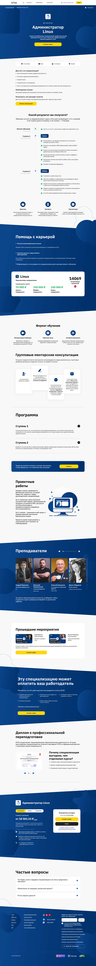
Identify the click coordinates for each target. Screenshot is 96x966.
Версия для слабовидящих (72, 946)
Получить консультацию (26, 103)
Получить (69, 466)
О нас (12, 914)
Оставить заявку (31, 713)
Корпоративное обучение (30, 914)
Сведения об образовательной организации (72, 931)
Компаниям (50, 2)
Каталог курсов (28, 917)
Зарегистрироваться (68, 2)
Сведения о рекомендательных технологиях (72, 942)
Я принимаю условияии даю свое (73, 925)
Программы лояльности (30, 920)
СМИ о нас (14, 917)
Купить (67, 824)
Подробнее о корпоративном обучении (28, 706)
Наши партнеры (28, 925)
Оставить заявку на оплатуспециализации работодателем (66, 828)
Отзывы (13, 920)
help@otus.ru (79, 929)
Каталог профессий (29, 922)
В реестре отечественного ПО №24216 (71, 936)
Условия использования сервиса (70, 939)
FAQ (12, 927)
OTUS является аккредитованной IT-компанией (73, 934)
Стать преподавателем (29, 927)
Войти (79, 2)
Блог (12, 925)
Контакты (13, 922)
